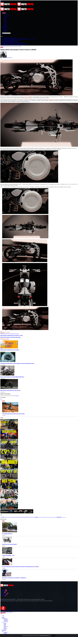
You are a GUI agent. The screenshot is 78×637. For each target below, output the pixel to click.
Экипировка (6, 17)
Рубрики (3, 595)
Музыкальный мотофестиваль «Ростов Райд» (9, 37)
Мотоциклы (6, 16)
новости (59, 517)
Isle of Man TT (6, 626)
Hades (52, 99)
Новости (4, 46)
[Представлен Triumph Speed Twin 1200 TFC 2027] (9, 388)
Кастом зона (4, 27)
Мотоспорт (30, 517)
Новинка (36, 517)
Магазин (4, 31)
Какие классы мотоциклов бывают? (9, 544)
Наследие (5, 30)
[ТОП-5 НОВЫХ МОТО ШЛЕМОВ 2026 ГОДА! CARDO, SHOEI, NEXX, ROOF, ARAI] (9, 488)
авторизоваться (16, 395)
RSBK (5, 23)
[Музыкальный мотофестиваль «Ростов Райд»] (9, 348)
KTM (8, 517)
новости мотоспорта (64, 517)
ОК (53, 635)
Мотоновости (26, 517)
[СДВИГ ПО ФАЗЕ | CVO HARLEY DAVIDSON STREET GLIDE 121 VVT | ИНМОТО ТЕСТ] (9, 458)
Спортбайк (39, 517)
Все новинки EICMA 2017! (7, 533)
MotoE (5, 21)
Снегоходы (5, 620)
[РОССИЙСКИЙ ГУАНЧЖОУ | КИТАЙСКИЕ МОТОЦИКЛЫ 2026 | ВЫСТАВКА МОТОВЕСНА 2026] (9, 438)
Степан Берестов (9, 57)
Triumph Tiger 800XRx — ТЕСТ (8, 555)
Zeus (47, 99)
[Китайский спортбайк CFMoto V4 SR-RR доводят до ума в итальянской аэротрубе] (7, 361)
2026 (4, 517)
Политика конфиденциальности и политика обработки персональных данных (11, 610)
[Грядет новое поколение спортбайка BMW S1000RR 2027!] (7, 375)
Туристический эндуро (54, 517)
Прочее (5, 25)
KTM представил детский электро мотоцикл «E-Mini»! (13, 413)
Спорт (3, 18)
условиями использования (43, 635)
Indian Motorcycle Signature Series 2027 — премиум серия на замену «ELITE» (14, 43)
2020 (1, 517)
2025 (3, 517)
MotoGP (5, 22)
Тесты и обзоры (5, 13)
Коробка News (6, 632)
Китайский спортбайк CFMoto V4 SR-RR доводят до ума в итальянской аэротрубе (15, 39)
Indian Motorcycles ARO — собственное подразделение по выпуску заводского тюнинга (15, 44)
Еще (3, 28)
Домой (1, 46)
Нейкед (33, 517)
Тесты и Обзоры (43, 517)
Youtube (3, 591)
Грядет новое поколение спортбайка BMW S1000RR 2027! (11, 40)
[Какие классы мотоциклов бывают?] (7, 542)
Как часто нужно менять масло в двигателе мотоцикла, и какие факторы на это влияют (20, 566)
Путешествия (5, 26)
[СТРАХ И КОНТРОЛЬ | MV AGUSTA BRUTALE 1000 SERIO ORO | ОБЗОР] (9, 448)
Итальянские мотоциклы (15, 517)
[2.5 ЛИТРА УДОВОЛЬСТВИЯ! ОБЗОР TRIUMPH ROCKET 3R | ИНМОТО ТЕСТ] (9, 478)
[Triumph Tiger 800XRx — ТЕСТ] (7, 553)
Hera (49, 99)
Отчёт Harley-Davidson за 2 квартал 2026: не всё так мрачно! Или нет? (13, 42)
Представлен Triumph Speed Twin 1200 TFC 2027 (10, 390)
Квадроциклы (6, 15)
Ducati (7, 517)
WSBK (5, 24)
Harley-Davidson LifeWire (27, 97)
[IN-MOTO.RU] (17, 5)
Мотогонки (21, 517)
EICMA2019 (4, 594)
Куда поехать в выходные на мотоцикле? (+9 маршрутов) (14, 577)
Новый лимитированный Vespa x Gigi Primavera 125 (10, 41)
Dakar (5, 20)
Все (4, 14)
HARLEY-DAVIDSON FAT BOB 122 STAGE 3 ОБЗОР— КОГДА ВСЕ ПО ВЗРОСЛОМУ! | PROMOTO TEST (19, 38)
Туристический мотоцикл (48, 517)
